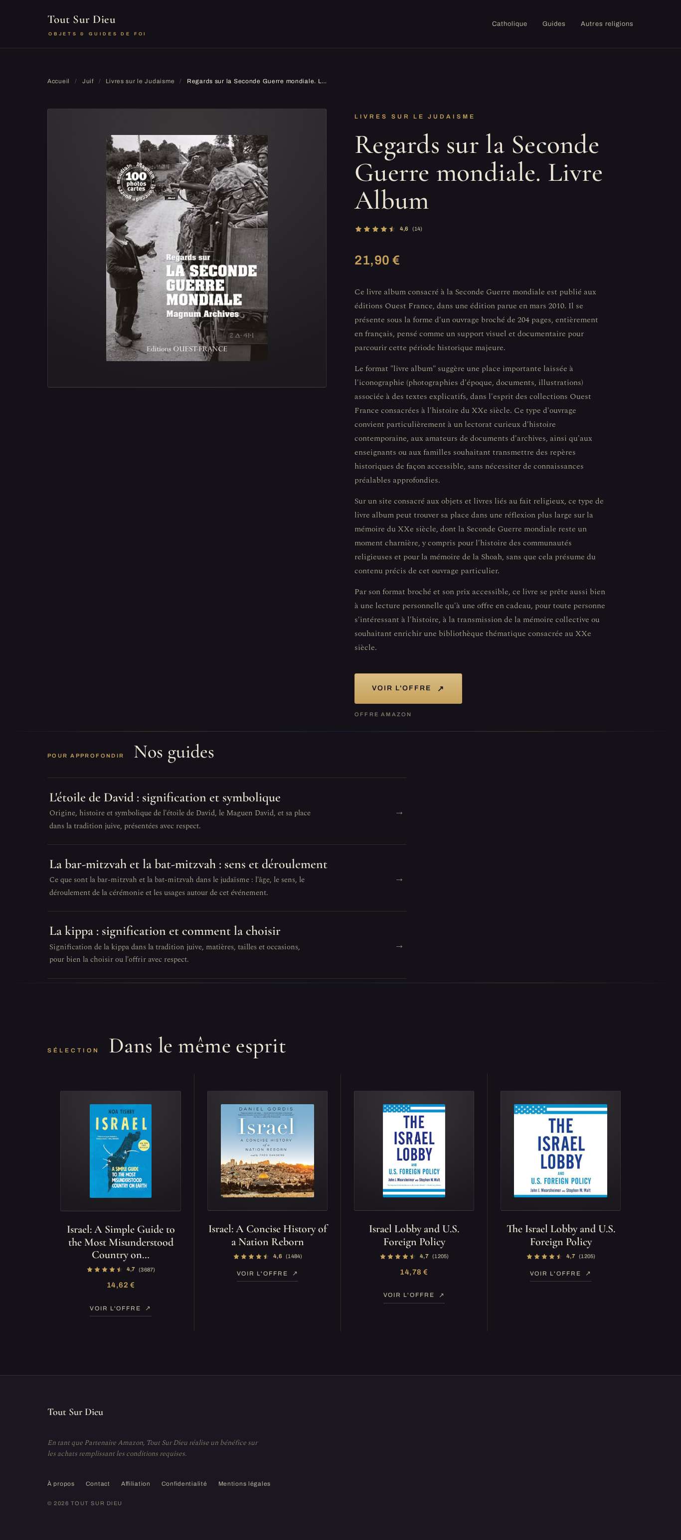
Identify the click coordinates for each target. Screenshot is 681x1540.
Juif (88, 81)
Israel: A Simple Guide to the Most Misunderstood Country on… (121, 1242)
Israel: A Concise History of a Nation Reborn (267, 1235)
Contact (98, 1483)
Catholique (509, 23)
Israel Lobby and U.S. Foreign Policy (414, 1235)
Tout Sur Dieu (97, 24)
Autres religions (607, 23)
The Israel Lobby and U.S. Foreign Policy (561, 1235)
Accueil (58, 81)
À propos (61, 1483)
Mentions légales (244, 1483)
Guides (554, 23)
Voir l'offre (408, 688)
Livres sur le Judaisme (140, 81)
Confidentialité (184, 1483)
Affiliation (136, 1483)
